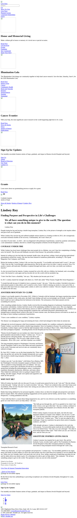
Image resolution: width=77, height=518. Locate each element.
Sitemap (12, 514)
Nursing (3, 94)
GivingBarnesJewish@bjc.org (20, 511)
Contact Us (4, 165)
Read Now (4, 44)
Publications (5, 130)
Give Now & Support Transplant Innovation (15, 468)
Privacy (7, 514)
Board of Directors (7, 161)
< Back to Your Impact (8, 471)
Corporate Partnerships (8, 15)
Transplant (4, 96)
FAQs (3, 16)
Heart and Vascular (7, 89)
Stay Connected (6, 51)
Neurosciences (5, 92)
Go (2, 7)
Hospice (3, 90)
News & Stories (6, 125)
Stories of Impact (6, 128)
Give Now (4, 3)
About (3, 159)
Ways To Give (5, 9)
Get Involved (5, 45)
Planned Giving (6, 13)
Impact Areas (5, 83)
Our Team (4, 163)
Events (3, 47)
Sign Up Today (6, 495)
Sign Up (3, 157)
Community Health (7, 87)
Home (3, 514)
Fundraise (4, 49)
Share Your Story (6, 53)
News (3, 127)
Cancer (3, 85)
